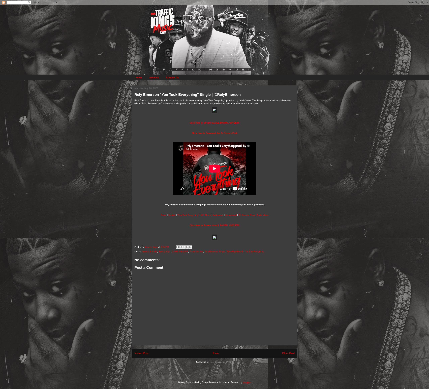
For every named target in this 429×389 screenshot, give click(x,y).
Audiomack (217, 215)
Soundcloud (231, 215)
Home (138, 77)
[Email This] (177, 247)
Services (154, 77)
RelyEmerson (211, 251)
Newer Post (141, 353)
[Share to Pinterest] (190, 247)
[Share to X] (184, 247)
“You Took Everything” (188, 215)
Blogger (246, 382)
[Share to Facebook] (187, 247)
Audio (154, 251)
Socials (171, 215)
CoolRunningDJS (180, 251)
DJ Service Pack (246, 215)
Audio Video (262, 215)
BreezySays (164, 251)
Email (163, 215)
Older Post (288, 353)
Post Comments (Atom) (221, 362)
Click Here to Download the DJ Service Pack (214, 133)
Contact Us (172, 77)
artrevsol (146, 251)
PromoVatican (196, 251)
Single (222, 251)
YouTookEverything (254, 251)
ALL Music (205, 215)
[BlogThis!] (180, 247)
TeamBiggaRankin (235, 251)
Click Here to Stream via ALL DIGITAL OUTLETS (214, 122)
